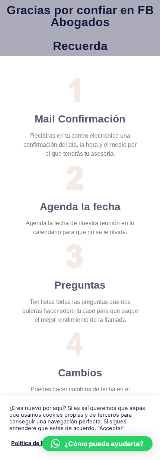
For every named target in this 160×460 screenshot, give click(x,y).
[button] (97, 443)
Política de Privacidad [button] (40, 443)
